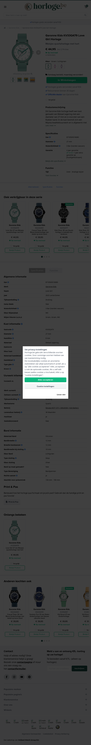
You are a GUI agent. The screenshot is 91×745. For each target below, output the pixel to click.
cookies (28, 355)
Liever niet (61, 394)
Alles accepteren (45, 379)
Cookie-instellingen (45, 386)
